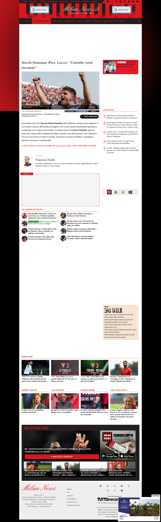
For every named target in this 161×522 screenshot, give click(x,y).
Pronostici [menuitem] (120, 21)
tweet (93, 111)
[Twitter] (112, 1)
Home (25, 1)
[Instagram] (116, 1)
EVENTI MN (33, 1)
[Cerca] (139, 21)
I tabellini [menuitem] (97, 21)
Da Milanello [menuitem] (70, 21)
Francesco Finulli (30, 116)
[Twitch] (124, 1)
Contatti (70, 495)
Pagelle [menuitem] (88, 21)
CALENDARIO (75, 1)
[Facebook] (107, 1)
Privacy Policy (72, 502)
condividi (81, 111)
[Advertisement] (120, 211)
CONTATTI (85, 1)
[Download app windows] (137, 1)
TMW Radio (64, 1)
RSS (68, 492)
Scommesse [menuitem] (108, 21)
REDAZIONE (53, 1)
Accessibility (71, 499)
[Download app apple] (129, 1)
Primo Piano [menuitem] (57, 21)
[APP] (109, 192)
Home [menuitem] (28, 21)
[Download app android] (133, 1)
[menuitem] (22, 21)
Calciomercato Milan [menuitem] (41, 21)
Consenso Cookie (73, 505)
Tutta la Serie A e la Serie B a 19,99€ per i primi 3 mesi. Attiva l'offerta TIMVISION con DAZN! (59, 146)
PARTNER (43, 1)
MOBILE (94, 1)
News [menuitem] (80, 21)
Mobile (69, 489)
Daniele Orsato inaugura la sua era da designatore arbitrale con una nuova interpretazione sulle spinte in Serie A (118, 322)
